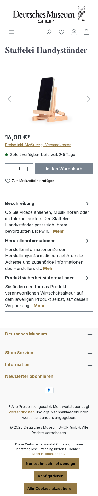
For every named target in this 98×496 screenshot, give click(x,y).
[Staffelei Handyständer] (49, 99)
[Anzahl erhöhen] (27, 168)
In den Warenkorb (64, 168)
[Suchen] (49, 32)
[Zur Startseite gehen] (49, 14)
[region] (49, 99)
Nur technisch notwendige (50, 463)
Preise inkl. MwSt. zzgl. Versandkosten (38, 145)
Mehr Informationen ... (49, 454)
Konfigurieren (51, 476)
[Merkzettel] (61, 32)
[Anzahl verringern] (10, 168)
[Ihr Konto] (74, 32)
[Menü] (11, 32)
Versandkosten (22, 412)
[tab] (47, 217)
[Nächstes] (89, 99)
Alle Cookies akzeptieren (50, 488)
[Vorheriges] (9, 99)
